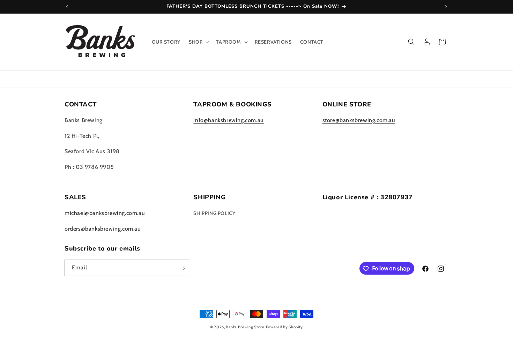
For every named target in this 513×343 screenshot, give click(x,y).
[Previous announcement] (67, 6)
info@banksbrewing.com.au (228, 120)
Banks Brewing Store (245, 327)
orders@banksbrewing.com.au (103, 228)
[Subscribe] (182, 268)
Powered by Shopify (284, 327)
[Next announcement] (446, 6)
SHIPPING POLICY (214, 213)
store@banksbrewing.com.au (358, 120)
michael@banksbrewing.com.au (105, 213)
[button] (198, 42)
